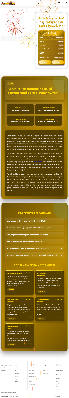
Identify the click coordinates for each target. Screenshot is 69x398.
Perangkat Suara (17, 373)
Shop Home (2, 364)
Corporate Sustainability (60, 371)
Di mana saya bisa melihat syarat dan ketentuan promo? (28, 248)
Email (29, 382)
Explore (2, 373)
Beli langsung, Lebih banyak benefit (6, 365)
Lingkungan (58, 364)
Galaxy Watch (17, 367)
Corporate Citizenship (59, 370)
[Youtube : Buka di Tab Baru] (67, 396)
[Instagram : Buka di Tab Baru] (65, 396)
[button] (58, 3)
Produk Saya (44, 370)
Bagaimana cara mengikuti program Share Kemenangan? (28, 228)
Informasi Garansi (31, 370)
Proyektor (16, 371)
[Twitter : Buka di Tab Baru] (63, 396)
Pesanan (44, 367)
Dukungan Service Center (32, 371)
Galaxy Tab (16, 365)
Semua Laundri (17, 376)
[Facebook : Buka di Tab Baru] (61, 396)
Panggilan (30, 381)
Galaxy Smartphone (18, 364)
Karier (57, 381)
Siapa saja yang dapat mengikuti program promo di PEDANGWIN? (32, 255)
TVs (15, 370)
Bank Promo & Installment (5, 371)
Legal (13, 396)
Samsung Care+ (3, 370)
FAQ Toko (30, 368)
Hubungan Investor (59, 383)
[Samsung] (5, 3)
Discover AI (2, 368)
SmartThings (3, 367)
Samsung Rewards (45, 364)
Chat (29, 379)
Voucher (44, 371)
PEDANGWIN (38, 162)
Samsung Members (45, 365)
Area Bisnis (58, 378)
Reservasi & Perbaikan (32, 373)
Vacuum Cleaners (17, 378)
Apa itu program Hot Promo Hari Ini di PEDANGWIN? (26, 221)
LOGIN (45, 62)
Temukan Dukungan (31, 367)
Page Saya (44, 368)
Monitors (16, 379)
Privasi (11, 396)
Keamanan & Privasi (59, 365)
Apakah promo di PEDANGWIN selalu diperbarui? (25, 241)
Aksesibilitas (58, 367)
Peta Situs (17, 396)
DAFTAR (58, 62)
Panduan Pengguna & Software (33, 365)
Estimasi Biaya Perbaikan (32, 376)
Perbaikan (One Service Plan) (33, 378)
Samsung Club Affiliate (46, 373)
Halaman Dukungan (31, 364)
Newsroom (58, 384)
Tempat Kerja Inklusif (59, 368)
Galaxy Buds (16, 368)
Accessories (16, 381)
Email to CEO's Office (32, 384)
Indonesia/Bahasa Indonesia (4, 396)
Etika (57, 386)
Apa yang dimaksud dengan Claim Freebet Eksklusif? (27, 235)
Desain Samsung (58, 387)
